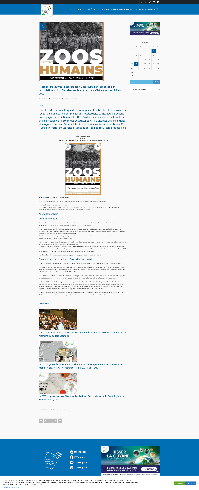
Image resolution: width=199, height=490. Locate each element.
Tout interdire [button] (191, 483)
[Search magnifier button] (158, 82)
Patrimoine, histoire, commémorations (65, 99)
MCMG (53, 410)
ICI (46, 197)
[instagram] (158, 2)
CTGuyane (79, 457)
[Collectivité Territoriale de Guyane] (47, 11)
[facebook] (146, 2)
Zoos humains (63, 410)
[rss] (141, 2)
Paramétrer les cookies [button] (11, 488)
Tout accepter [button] (179, 483)
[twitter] (150, 2)
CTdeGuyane (80, 462)
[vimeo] (154, 2)
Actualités (44, 99)
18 (136, 64)
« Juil (131, 76)
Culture (50, 99)
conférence (44, 410)
